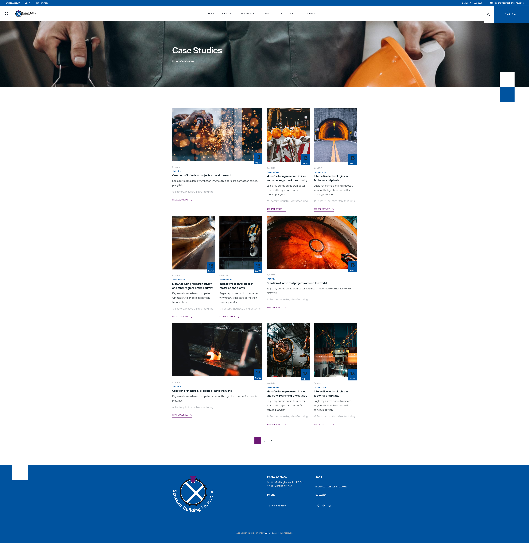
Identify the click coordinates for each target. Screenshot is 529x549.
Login (27, 3)
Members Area (41, 3)
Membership (247, 13)
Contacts (310, 13)
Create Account (13, 3)
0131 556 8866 (475, 3)
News (266, 13)
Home (211, 13)
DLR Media (269, 533)
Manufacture (273, 172)
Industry (177, 171)
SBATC (293, 13)
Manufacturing (204, 191)
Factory (179, 191)
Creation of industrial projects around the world (202, 175)
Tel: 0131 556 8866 (276, 505)
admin (177, 167)
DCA (280, 13)
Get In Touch (511, 14)
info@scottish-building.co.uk (510, 3)
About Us (227, 13)
